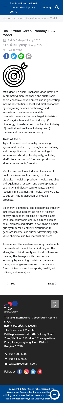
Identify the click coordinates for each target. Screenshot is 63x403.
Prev (12, 283)
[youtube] (39, 373)
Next (51, 283)
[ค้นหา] (56, 7)
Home (6, 18)
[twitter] (33, 373)
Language (46, 7)
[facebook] (19, 373)
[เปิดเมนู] (6, 7)
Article (18, 18)
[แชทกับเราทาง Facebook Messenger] (54, 394)
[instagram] (26, 373)
